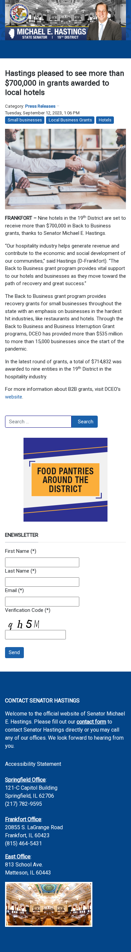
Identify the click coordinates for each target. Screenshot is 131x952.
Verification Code (24, 610)
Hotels (105, 119)
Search (85, 422)
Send (14, 652)
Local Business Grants (70, 119)
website (13, 397)
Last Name (17, 571)
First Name (17, 551)
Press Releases (40, 106)
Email (11, 590)
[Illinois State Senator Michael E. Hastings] (65, 19)
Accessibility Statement (33, 764)
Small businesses (25, 119)
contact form (91, 722)
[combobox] (38, 422)
